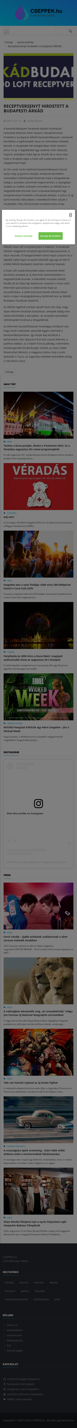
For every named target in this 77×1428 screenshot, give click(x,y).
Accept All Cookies (50, 236)
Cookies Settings (23, 235)
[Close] (70, 215)
